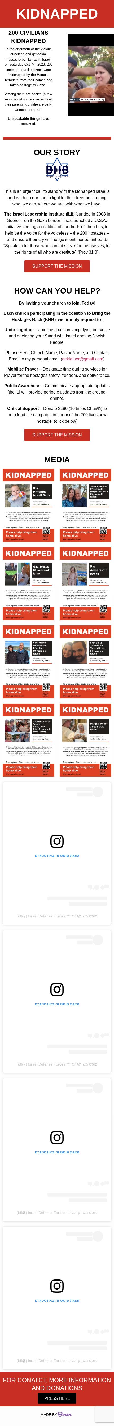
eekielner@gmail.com (82, 359)
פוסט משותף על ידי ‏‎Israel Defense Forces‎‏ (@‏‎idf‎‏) (57, 916)
